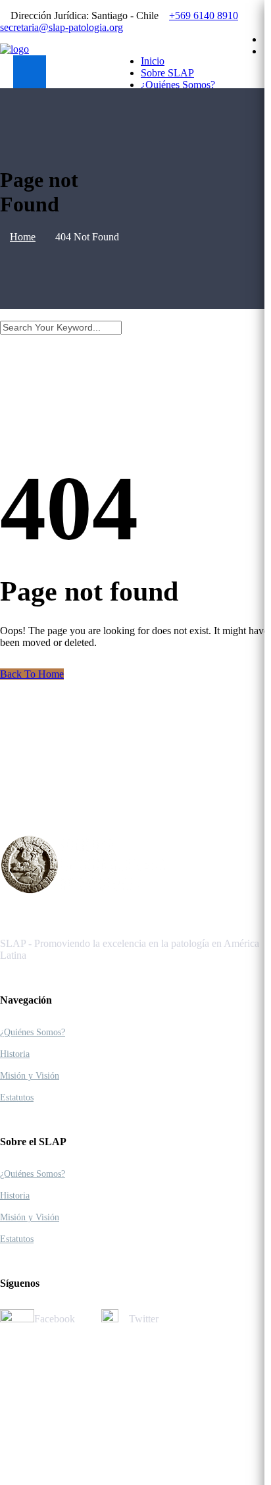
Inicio (152, 61)
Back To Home (32, 674)
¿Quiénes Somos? (178, 84)
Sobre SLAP (167, 72)
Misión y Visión (29, 1076)
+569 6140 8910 (203, 15)
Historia (15, 1054)
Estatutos (17, 1097)
